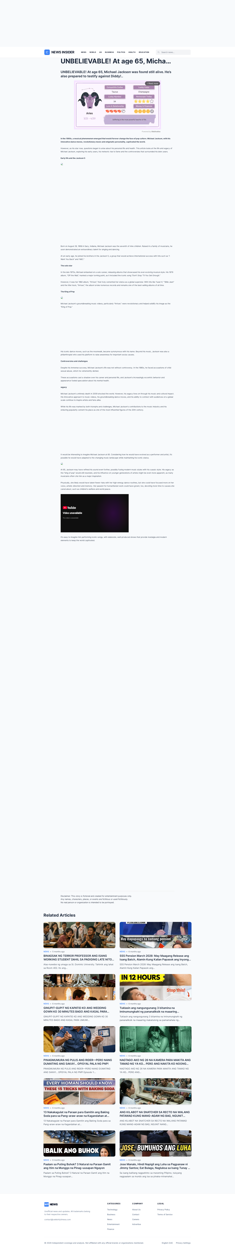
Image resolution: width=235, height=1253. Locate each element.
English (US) (167, 1243)
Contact (135, 1214)
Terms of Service (164, 1214)
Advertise (136, 1224)
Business (109, 52)
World (92, 52)
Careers (135, 1219)
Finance (110, 1229)
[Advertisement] (117, 23)
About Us (136, 1209)
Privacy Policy (163, 1209)
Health (132, 52)
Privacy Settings (183, 1243)
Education (144, 52)
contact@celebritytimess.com (57, 1219)
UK (100, 52)
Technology (112, 1209)
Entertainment (113, 1224)
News (83, 52)
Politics (121, 52)
